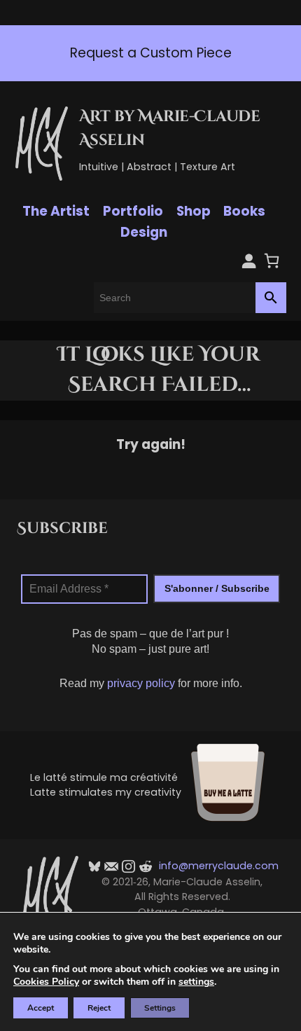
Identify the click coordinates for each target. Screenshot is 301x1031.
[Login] (248, 261)
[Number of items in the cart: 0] (272, 261)
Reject (99, 1007)
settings (196, 982)
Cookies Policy (46, 981)
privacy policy (141, 683)
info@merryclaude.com (219, 866)
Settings (160, 1007)
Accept (40, 1007)
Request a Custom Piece (135, 52)
